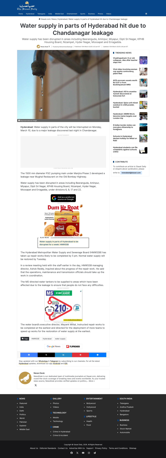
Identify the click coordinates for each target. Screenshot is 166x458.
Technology (58, 421)
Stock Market (125, 429)
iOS (65, 363)
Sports (82, 14)
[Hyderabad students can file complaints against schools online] (143, 150)
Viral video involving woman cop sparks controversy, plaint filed (125, 71)
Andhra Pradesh (126, 407)
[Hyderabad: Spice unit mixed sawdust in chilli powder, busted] (143, 105)
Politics (23, 414)
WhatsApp (43, 361)
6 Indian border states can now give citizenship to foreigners (124, 127)
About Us (34, 448)
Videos (108, 14)
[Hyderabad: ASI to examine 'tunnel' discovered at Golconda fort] (143, 94)
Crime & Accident (60, 435)
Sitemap (132, 448)
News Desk (44, 46)
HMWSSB (35, 339)
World (22, 418)
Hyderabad (30, 14)
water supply (60, 339)
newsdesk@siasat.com (131, 173)
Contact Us (63, 448)
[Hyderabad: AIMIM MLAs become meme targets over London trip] (143, 116)
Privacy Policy (101, 448)
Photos (100, 14)
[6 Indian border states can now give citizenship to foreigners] (143, 127)
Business (91, 14)
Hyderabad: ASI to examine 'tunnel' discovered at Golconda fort (124, 93)
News (54, 19)
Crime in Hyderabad (61, 431)
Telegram (54, 361)
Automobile (125, 432)
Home (21, 14)
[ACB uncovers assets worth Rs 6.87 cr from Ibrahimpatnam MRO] (143, 83)
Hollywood (91, 407)
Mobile (56, 417)
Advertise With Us (77, 448)
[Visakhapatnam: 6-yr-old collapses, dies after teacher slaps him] (143, 60)
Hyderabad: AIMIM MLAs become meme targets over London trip (125, 116)
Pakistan (23, 422)
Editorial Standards (48, 448)
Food (89, 425)
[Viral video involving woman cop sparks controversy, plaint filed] (143, 71)
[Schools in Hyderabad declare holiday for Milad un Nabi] (143, 138)
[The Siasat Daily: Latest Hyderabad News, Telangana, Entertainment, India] (27, 5)
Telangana (41, 14)
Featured (23, 403)
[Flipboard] (73, 346)
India (50, 14)
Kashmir (23, 425)
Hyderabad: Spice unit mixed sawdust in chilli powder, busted (125, 105)
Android (56, 363)
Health (89, 421)
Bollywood (91, 403)
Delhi (22, 411)
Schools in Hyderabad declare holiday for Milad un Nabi (125, 138)
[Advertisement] (63, 152)
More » (92, 381)
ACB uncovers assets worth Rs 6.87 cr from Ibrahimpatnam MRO (125, 82)
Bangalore (124, 414)
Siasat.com (45, 19)
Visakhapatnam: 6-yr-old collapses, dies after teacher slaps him (125, 60)
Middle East (59, 14)
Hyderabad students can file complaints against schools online (125, 149)
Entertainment (72, 14)
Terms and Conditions (118, 448)
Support (89, 448)
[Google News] (53, 346)
